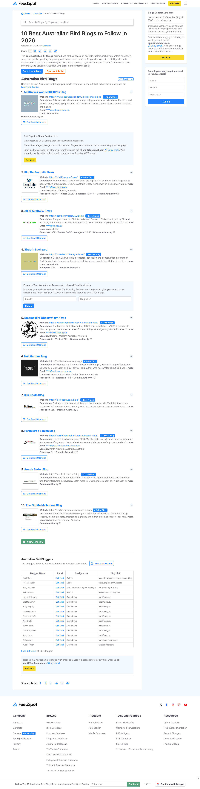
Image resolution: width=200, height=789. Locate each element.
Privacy (17, 744)
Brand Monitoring (125, 722)
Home (96, 3)
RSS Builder (122, 744)
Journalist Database (56, 744)
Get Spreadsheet (104, 563)
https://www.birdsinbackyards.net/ (67, 254)
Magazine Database (56, 738)
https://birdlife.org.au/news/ (63, 177)
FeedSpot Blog (171, 744)
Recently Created (173, 738)
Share (24, 51)
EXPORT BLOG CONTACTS (134, 3)
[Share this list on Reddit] (45, 51)
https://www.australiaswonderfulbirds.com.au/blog (75, 96)
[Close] (198, 778)
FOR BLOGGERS (110, 3)
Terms (16, 749)
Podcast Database (55, 733)
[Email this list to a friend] (50, 51)
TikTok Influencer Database (60, 770)
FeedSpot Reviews (22, 738)
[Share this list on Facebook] (30, 51)
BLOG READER (158, 3)
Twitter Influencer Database (60, 765)
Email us (30, 160)
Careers (23, 733)
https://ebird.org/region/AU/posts (66, 215)
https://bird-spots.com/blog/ (64, 399)
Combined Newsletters (128, 727)
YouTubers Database (57, 749)
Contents (47, 45)
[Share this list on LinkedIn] (40, 51)
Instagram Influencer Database (62, 760)
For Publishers (96, 722)
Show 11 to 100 (35, 541)
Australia (37, 13)
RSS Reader (95, 727)
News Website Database (58, 754)
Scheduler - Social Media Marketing (134, 749)
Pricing (174, 3)
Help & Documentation (175, 727)
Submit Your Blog (32, 71)
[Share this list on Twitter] (35, 51)
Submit (29, 306)
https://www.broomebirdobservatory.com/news (73, 322)
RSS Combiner (123, 738)
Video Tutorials (171, 722)
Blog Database (53, 727)
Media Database (97, 733)
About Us (18, 722)
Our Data (17, 727)
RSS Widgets (122, 733)
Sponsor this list (55, 71)
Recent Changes (172, 733)
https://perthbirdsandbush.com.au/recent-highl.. (73, 435)
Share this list (29, 683)
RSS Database (53, 722)
